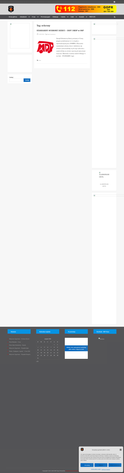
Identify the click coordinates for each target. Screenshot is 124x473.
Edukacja (55, 17)
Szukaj (11, 77)
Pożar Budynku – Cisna (15, 342)
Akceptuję (87, 465)
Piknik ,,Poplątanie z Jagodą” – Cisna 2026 (19, 351)
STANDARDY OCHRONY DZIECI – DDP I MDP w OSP (60, 30)
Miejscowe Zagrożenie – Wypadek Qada (19, 348)
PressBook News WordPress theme (73, 471)
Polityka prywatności (106, 469)
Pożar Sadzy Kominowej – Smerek (17, 345)
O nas (33, 17)
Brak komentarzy (51, 34)
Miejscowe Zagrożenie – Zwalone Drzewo (19, 339)
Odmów (101, 465)
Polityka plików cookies (96, 469)
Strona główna (13, 17)
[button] (120, 450)
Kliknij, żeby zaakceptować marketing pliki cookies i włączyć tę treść (76, 348)
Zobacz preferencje (115, 465)
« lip (37, 361)
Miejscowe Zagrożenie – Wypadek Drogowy (19, 354)
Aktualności (23, 17)
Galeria (63, 17)
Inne (40, 60)
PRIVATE (92, 17)
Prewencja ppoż (45, 17)
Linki (72, 17)
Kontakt (81, 17)
